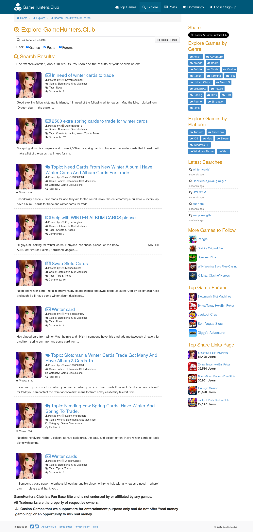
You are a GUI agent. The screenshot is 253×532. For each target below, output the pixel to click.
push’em (198, 204)
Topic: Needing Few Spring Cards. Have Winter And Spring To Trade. (100, 408)
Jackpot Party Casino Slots (213, 400)
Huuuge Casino (208, 388)
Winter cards (64, 456)
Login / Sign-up (224, 6)
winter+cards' (201, 169)
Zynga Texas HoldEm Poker (214, 364)
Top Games (128, 6)
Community (195, 6)
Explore (152, 6)
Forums (68, 47)
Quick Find (168, 40)
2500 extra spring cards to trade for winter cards (99, 121)
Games (34, 47)
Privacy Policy (82, 526)
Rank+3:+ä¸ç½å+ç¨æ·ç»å (209, 181)
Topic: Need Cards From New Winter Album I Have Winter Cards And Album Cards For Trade (98, 169)
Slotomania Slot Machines (213, 352)
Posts (172, 6)
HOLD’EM (199, 192)
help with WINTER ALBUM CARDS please (93, 217)
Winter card (63, 309)
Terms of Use (66, 526)
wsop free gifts (202, 215)
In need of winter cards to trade (82, 75)
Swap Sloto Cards (69, 263)
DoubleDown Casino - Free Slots (216, 376)
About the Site (49, 526)
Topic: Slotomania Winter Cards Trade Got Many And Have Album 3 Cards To (101, 358)
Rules (95, 526)
